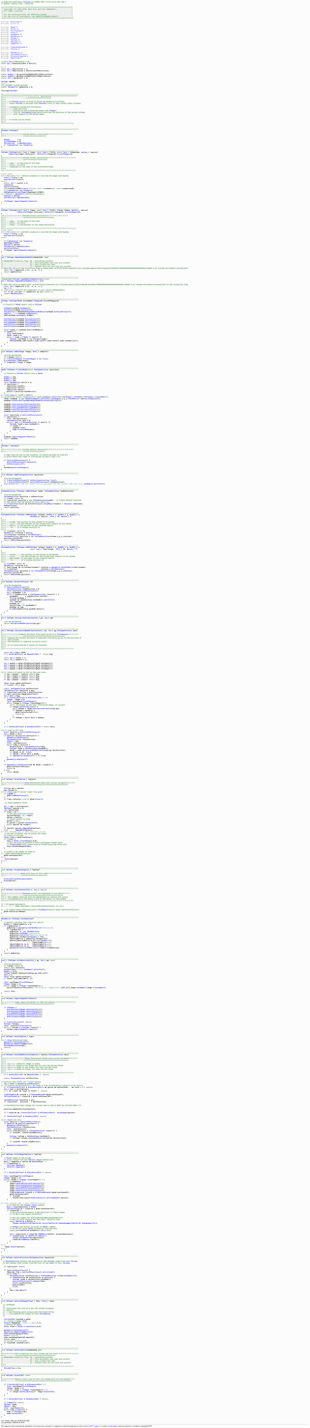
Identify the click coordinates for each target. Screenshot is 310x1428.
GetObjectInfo (23, 960)
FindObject (49, 504)
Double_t (12, 74)
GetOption (30, 313)
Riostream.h (16, 22)
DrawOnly (18, 870)
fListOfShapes (10, 141)
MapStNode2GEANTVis (24, 257)
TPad (8, 973)
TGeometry (27, 145)
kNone (41, 1236)
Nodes (11, 1402)
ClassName (100, 397)
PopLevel (21, 759)
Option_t (85, 152)
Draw (16, 779)
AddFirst (44, 948)
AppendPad (27, 828)
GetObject (69, 1276)
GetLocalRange (21, 1301)
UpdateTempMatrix (22, 1044)
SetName (7, 308)
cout (24, 188)
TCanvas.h (15, 49)
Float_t (31, 1301)
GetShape (22, 192)
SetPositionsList (14, 464)
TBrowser (25, 582)
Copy (17, 1002)
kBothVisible (25, 143)
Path (28, 395)
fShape (7, 139)
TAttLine (11, 1165)
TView (6, 683)
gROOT (9, 795)
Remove (37, 1281)
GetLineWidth (31, 323)
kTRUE (16, 243)
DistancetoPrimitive (25, 618)
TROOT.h (14, 27)
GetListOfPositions (31, 415)
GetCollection (16, 504)
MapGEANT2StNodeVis (30, 279)
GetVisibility (60, 312)
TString (13, 598)
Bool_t (36, 352)
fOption (7, 196)
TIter (9, 333)
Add (5, 192)
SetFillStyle (10, 326)
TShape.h (14, 38)
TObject (10, 741)
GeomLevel (28, 756)
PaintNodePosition (12, 1046)
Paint (7, 859)
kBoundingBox (65, 1223)
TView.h (14, 33)
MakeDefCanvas (20, 795)
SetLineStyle (10, 321)
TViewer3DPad (15, 844)
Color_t (7, 178)
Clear (10, 792)
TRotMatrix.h (16, 36)
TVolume (26, 2)
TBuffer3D (20, 1221)
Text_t (26, 152)
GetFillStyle (31, 326)
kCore (45, 1223)
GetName (23, 308)
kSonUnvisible (33, 727)
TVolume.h (15, 40)
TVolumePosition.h (19, 54)
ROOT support (94, 1426)
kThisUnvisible (35, 698)
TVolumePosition (28, 112)
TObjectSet (13, 154)
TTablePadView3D (11, 1094)
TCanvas (7, 1323)
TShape (52, 111)
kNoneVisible (33, 654)
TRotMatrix (12, 87)
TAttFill (41, 154)
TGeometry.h (16, 34)
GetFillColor (31, 324)
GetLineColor (31, 319)
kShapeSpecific (89, 1223)
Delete (31, 462)
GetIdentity (33, 535)
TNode (19, 301)
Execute (26, 893)
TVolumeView (62, 634)
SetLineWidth (10, 323)
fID (42, 1230)
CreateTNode (21, 370)
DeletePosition (21, 1258)
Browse (17, 582)
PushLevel (21, 737)
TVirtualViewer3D (11, 1096)
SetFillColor (10, 324)
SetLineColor (10, 179)
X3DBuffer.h (16, 43)
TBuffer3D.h (16, 58)
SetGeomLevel (20, 1042)
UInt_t (53, 516)
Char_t (13, 395)
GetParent (30, 823)
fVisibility (9, 143)
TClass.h (14, 29)
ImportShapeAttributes (25, 201)
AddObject (43, 1234)
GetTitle (25, 310)
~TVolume (13, 446)
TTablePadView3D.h (19, 47)
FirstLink (48, 1272)
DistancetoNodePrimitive (22, 623)
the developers (113, 1426)
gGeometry (13, 145)
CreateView (25, 841)
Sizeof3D (18, 1375)
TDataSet (42, 103)
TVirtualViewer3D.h (19, 56)
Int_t (11, 62)
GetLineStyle (31, 321)
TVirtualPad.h (17, 31)
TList (6, 330)
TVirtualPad (9, 1319)
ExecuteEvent (20, 890)
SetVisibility (19, 400)
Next (22, 1290)
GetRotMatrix (68, 567)
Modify (19, 1165)
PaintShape (62, 1113)
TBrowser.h (15, 42)
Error (11, 484)
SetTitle (8, 187)
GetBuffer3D (25, 1223)
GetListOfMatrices (28, 948)
